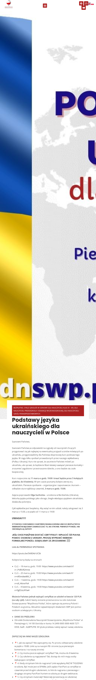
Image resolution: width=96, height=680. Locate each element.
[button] (45, 6)
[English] (89, 3)
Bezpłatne (18, 407)
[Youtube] (84, 8)
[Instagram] (86, 3)
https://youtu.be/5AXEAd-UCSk (26, 553)
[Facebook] (81, 3)
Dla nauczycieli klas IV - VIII (61, 407)
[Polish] (92, 3)
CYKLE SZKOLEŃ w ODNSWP (35, 407)
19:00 (26, 646)
